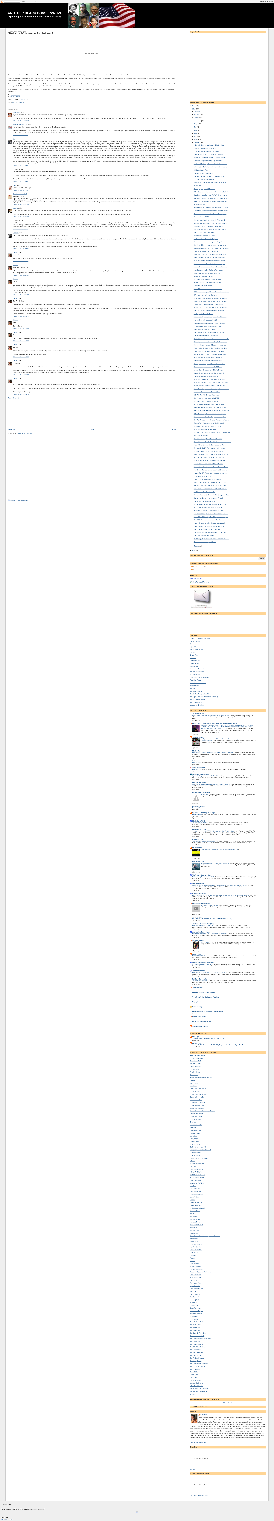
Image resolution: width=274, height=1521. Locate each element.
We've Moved (205, 794)
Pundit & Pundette (195, 1266)
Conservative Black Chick (200, 774)
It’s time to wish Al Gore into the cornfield (206, 151)
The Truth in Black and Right (201, 875)
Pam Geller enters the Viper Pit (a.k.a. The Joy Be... (210, 417)
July (195, 127)
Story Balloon (194, 1319)
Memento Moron (195, 1222)
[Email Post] (26, 99)
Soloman (16, 233)
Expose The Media (196, 1125)
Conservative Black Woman (201, 903)
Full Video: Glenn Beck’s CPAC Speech (206, 239)
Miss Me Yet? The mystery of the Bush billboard (209, 423)
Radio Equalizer (16, 96)
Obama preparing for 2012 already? (204, 189)
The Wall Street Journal (197, 699)
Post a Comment (13, 398)
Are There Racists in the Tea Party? (202, 964)
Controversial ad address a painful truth (206, 335)
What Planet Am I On (196, 1386)
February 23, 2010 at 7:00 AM (20, 181)
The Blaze (193, 688)
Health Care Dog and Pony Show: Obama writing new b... (211, 248)
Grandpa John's (195, 1155)
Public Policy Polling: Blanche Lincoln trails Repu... (209, 526)
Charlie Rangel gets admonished (204, 179)
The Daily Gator (195, 1341)
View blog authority (196, 578)
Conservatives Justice (197, 1108)
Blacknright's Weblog (199, 821)
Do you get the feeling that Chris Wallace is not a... (209, 364)
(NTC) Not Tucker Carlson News (200, 638)
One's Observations (196, 1250)
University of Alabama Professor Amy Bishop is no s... (210, 342)
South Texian (194, 1316)
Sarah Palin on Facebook (198, 683)
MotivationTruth (197, 839)
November (197, 114)
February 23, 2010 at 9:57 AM (20, 190)
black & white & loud (199, 1016)
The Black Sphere (198, 713)
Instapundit (193, 1166)
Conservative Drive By (197, 1097)
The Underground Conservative (199, 1363)
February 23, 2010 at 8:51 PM (20, 229)
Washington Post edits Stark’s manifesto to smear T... (210, 257)
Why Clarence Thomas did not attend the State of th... (210, 489)
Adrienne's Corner (195, 1064)
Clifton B (15, 252)
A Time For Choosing (196, 1058)
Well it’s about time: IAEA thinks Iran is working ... (209, 264)
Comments (196, 570)
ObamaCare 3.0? (199, 185)
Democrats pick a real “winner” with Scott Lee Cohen (210, 485)
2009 (194, 550)
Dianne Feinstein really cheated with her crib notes (209, 323)
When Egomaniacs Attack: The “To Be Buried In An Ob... (211, 454)
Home (92, 429)
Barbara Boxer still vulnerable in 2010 (205, 320)
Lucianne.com (194, 663)
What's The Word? (198, 940)
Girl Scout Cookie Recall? (202, 170)
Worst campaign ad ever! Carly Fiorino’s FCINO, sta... (210, 482)
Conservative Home (196, 1100)
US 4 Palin (193, 1377)
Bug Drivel (193, 1086)
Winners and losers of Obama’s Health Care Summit (210, 182)
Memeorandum (15, 95)
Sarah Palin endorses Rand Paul (204, 535)
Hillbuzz (192, 1161)
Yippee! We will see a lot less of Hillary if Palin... (209, 304)
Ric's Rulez (193, 1280)
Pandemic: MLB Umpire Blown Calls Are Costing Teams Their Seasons (213, 753)
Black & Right (196, 751)
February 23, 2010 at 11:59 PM (20, 248)
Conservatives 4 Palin (197, 1105)
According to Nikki (195, 1061)
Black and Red (197, 847)
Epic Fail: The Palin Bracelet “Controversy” (207, 395)
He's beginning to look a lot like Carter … (206, 295)
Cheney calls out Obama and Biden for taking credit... (210, 345)
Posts (195, 566)
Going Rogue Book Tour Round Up (200, 1150)
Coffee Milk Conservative (198, 1089)
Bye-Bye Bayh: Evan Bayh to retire (204, 329)
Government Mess (196, 1152)
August (196, 124)
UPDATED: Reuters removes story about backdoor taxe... (211, 520)
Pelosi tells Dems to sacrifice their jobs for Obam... (209, 145)
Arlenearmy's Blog (198, 883)
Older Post (173, 429)
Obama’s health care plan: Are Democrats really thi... (210, 214)
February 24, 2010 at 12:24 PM (21, 394)
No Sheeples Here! (196, 1244)
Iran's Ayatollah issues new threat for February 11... (209, 426)
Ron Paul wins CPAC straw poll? (204, 232)
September (197, 121)
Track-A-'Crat (194, 1372)
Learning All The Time (197, 1183)
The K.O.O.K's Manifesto (198, 1347)
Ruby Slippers (194, 1300)
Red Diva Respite (195, 1275)
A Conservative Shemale (197, 1055)
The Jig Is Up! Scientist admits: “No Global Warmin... (210, 348)
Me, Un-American (195, 1219)
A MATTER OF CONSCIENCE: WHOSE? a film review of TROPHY (211, 784)
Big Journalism (194, 644)
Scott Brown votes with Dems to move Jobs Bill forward (211, 210)
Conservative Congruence (198, 1094)
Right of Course (195, 1294)
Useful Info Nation (195, 1380)
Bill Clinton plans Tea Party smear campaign (207, 279)
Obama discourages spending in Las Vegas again (209, 507)
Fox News (193, 658)
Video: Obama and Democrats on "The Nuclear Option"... (211, 192)
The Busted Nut (195, 1330)
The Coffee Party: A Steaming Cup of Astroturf (208, 160)
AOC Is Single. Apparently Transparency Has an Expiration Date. (211, 715)
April (195, 136)
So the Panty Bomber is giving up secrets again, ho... (210, 504)
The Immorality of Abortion (200, 823)
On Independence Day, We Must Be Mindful (205, 841)
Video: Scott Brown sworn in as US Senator (207, 479)
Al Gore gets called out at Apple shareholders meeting (210, 167)
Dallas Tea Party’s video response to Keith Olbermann (210, 201)
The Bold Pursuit (195, 1325)
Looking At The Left (196, 1202)
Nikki (14, 185)
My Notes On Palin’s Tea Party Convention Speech (209, 448)
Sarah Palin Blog (195, 1308)
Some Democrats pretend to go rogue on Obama (209, 332)
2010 (194, 109)
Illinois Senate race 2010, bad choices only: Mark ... (210, 510)
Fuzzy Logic (194, 1138)
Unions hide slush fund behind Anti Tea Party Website (210, 407)
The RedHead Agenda (197, 1358)
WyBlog (192, 1394)
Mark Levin (22, 102)
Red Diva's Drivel (195, 1277)
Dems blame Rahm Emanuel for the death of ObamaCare (211, 410)
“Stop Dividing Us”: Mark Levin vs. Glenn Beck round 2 (30, 33)
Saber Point (193, 1302)
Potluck (192, 1261)
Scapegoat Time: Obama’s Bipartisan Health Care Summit (212, 432)
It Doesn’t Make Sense (197, 1172)
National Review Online (197, 672)
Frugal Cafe (193, 1136)
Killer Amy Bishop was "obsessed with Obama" (208, 326)
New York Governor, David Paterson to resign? (208, 439)
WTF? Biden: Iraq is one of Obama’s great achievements (211, 389)
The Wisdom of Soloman (197, 1366)
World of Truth (197, 917)
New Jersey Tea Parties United (199, 677)
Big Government (195, 641)
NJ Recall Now (194, 1241)
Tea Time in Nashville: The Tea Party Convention (209, 457)
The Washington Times (197, 702)
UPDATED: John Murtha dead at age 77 (206, 429)
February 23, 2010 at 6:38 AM (20, 165)
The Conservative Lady (20, 194)
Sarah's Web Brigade (196, 1311)
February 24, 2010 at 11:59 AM (20, 275)
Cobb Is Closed (197, 762)
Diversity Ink (196, 1043)
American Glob (194, 1069)
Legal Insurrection (195, 1191)
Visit (194, 1469)
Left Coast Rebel (195, 1188)
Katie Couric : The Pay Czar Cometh (205, 501)
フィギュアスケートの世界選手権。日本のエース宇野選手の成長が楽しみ (213, 831)
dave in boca (17, 112)
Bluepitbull (193, 1080)
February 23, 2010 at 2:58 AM (20, 135)
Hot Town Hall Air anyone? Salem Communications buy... (211, 292)
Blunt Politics (194, 1083)
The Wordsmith (197, 987)
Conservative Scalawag (197, 1102)
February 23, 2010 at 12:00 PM (21, 216)
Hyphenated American (197, 1163)
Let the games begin (200, 204)
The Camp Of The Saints (198, 1333)
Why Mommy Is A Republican (199, 1388)
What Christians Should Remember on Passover (215, 863)
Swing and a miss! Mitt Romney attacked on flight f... (210, 298)
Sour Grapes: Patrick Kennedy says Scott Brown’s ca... (211, 470)
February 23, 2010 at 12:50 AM (21, 120)
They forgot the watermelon (202, 476)
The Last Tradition (198, 737)
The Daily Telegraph (196, 691)
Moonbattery (194, 1233)
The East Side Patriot (196, 1344)
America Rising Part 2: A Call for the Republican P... (210, 226)
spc (14, 139)
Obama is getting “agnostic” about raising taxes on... (210, 385)
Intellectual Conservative (197, 1169)
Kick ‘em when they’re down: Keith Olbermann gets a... (211, 514)
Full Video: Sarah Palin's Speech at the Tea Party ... (210, 451)
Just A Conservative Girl (197, 1175)
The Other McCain (195, 1355)
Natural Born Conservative (201, 792)
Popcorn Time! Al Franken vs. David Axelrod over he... (210, 473)
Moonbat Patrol (195, 1230)
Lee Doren (193, 1186)
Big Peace (193, 647)
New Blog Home (197, 814)
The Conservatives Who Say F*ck (200, 1338)
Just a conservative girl (20, 124)
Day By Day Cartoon (196, 1114)
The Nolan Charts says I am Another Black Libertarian (210, 164)
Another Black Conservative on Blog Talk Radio (208, 370)
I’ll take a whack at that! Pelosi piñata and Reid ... (209, 282)
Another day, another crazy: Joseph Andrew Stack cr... (210, 267)
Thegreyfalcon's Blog (199, 970)
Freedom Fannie (195, 1133)
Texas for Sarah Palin (196, 1322)
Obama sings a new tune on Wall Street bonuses (209, 404)
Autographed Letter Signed (201, 932)
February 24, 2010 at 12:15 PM (21, 356)
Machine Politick (195, 1211)
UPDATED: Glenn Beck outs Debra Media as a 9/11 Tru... (211, 382)
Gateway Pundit (195, 1141)
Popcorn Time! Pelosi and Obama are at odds (208, 360)
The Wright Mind (195, 1369)
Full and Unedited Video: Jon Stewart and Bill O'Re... (210, 460)
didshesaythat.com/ (198, 806)
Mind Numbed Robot (196, 1225)
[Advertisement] (24, 413)
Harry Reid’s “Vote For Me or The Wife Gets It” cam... (210, 195)
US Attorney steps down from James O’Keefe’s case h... (211, 539)
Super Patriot (196, 954)
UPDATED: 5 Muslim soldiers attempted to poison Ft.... (211, 260)
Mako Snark (194, 1216)
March (196, 139)
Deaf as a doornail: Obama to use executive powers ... (210, 354)
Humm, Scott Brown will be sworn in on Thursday (209, 498)
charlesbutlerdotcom (199, 893)
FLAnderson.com (198, 861)
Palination (193, 1255)
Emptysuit (193, 1122)
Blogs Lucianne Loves (197, 649)
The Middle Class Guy (197, 1352)
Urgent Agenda (194, 1375)
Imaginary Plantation (198, 808)
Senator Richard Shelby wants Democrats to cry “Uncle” (211, 467)
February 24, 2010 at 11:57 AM (20, 261)
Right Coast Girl (195, 1286)
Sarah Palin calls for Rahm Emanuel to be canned (209, 523)
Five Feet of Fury (195, 1130)
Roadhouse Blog (195, 1297)
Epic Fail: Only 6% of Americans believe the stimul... (210, 310)
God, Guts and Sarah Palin (198, 1147)
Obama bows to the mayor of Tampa (205, 542)
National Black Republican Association (202, 669)
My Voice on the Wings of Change (203, 813)
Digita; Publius (197, 1002)
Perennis (193, 1258)
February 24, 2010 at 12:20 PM (21, 374)
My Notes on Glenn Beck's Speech (204, 235)
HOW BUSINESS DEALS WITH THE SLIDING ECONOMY (209, 972)
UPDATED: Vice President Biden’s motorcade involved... (211, 339)
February (197, 142)
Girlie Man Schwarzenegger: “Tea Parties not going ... (210, 223)
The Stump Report (195, 1361)
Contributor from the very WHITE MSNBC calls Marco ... (211, 198)
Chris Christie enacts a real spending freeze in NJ (209, 373)
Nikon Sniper (194, 1238)
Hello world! (196, 769)
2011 (194, 106)
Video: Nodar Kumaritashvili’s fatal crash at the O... (210, 351)
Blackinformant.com (199, 829)
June (195, 130)
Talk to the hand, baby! (201, 435)
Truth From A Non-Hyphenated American (205, 997)
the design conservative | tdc (201, 1021)
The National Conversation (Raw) (203, 924)
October (196, 117)
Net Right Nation (195, 674)
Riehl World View (195, 1283)
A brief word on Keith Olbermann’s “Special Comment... (211, 301)
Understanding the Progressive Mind (203, 877)
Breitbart (192, 652)
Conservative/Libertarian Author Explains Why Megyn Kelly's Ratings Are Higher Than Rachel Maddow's (222, 1045)
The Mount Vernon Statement (203, 285)
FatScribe (193, 1127)
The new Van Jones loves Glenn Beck (205, 148)
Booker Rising (197, 1007)
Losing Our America (196, 1205)
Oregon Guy (194, 1252)
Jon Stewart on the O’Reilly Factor (204, 492)
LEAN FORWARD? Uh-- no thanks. (202, 956)
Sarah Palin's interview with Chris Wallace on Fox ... (210, 445)
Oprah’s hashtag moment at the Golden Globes (206, 776)
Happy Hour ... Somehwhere (199, 1158)
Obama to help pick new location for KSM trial (208, 367)
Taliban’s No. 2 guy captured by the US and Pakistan (210, 317)
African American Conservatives (203, 962)
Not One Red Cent (195, 1247)
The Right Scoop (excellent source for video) (204, 697)
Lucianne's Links (195, 660)
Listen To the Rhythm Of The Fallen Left (203, 925)
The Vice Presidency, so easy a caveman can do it (209, 176)
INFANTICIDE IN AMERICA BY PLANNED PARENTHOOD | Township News (214, 919)
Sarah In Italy (194, 1305)
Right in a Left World (196, 1288)
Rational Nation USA (196, 1269)
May (195, 133)
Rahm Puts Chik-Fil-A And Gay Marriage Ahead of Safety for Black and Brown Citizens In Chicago (220, 895)
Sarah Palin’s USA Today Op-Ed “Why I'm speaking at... (211, 517)
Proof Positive (194, 1263)
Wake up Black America (200, 1026)
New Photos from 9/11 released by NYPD (206, 398)
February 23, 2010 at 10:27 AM (21, 204)
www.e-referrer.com (227, 1402)
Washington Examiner (197, 705)
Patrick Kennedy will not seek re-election (206, 376)
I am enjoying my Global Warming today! (206, 401)
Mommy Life (194, 1227)
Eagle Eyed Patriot (196, 1116)
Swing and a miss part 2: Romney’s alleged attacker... (210, 254)
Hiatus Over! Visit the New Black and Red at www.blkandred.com (219, 849)
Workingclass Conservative (198, 1391)
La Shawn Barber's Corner (201, 979)
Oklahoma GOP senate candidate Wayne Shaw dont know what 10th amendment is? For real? (219, 885)
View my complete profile (198, 1442)
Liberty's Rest (194, 1197)
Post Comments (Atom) (24, 433)
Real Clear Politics (196, 680)
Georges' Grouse (195, 1144)
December (197, 111)
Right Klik (193, 1291)
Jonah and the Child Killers (200, 981)
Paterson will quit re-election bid (203, 173)
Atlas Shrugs (194, 1075)
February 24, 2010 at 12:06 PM (21, 294)
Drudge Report (194, 655)
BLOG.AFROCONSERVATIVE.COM (203, 992)
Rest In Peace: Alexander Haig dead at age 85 (208, 242)
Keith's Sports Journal (197, 1177)
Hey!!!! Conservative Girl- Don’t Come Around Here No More (209, 934)
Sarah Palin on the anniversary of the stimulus (208, 289)
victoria (15, 208)
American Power (195, 1072)
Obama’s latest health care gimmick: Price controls (209, 220)
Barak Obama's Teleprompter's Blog (201, 1077)
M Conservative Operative (198, 1208)
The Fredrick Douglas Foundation (200, 694)
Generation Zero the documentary (204, 276)
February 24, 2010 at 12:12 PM (21, 328)
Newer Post (11, 429)
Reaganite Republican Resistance (200, 1272)
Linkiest (192, 1200)
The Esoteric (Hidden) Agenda (209, 905)
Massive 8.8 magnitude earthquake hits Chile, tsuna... (210, 157)
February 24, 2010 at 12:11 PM (20, 316)
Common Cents (195, 1091)
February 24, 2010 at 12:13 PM (21, 340)
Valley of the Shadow (196, 1383)
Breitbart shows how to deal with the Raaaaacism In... (210, 229)
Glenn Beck (15, 102)
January (196, 546)
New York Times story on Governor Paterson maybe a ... (211, 420)
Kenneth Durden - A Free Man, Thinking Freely (207, 1011)
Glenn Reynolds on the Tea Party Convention (208, 357)
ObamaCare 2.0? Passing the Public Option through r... (211, 307)
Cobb (194, 761)
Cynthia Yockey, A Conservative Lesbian (202, 1111)
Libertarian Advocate (196, 1194)
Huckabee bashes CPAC (201, 217)
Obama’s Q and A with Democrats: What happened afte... (211, 495)
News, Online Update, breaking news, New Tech (205, 1236)
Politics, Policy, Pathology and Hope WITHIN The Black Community (214, 723)
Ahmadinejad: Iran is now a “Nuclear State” (207, 392)
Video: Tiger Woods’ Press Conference (206, 251)
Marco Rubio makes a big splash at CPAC (207, 273)
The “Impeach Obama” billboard (203, 314)
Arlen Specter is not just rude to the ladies (207, 529)
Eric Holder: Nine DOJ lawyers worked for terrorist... (210, 245)
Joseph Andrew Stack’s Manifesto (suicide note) (208, 270)
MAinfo (192, 1213)
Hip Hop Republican (199, 782)
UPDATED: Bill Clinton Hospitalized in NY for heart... (210, 379)
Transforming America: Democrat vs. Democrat (208, 154)
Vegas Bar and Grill (198, 767)
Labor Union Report (196, 1180)
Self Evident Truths (196, 1313)
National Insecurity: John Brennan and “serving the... (210, 414)
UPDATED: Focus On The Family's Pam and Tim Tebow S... (212, 442)
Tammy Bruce (194, 685)
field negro (196, 1036)
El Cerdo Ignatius (195, 1119)
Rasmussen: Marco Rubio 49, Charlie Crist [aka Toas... (211, 532)
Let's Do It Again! (206, 942)
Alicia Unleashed (195, 1066)
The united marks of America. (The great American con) (208, 1038)
